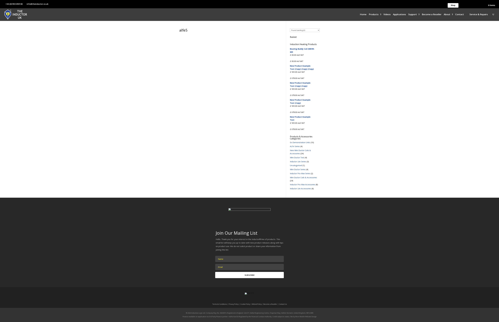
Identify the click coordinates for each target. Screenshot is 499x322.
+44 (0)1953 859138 (14, 4)
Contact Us (283, 304)
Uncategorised (296, 165)
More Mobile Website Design (306, 317)
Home (363, 14)
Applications (399, 14)
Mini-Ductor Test (297, 157)
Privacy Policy (234, 304)
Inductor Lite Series (298, 161)
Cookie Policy (245, 304)
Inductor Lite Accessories (300, 188)
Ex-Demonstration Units (300, 142)
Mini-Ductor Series (298, 169)
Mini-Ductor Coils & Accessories (303, 177)
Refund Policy (257, 304)
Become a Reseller (431, 14)
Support (412, 14)
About (447, 14)
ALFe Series (295, 146)
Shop (453, 5)
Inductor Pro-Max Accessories (302, 184)
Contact (459, 14)
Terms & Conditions (219, 304)
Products (374, 14)
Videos (387, 14)
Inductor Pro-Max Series (300, 173)
